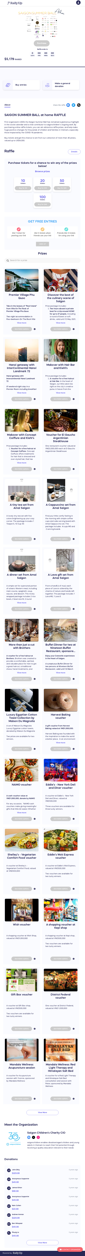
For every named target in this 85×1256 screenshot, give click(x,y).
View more (21, 323)
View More (42, 1243)
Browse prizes (42, 171)
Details (74, 152)
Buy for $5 (23, 188)
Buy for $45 (42, 204)
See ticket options (22, 329)
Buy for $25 (62, 188)
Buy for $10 (42, 188)
